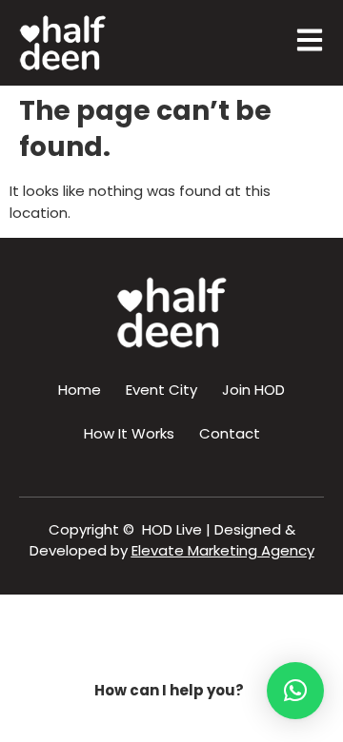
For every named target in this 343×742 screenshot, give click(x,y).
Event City (161, 390)
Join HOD (253, 390)
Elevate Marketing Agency (222, 550)
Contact (229, 433)
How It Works (129, 433)
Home (79, 390)
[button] (295, 690)
